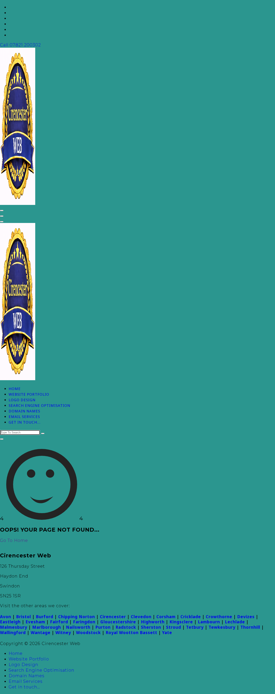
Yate (167, 632)
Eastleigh (10, 622)
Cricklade (190, 616)
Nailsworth (78, 627)
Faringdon (84, 622)
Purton (103, 627)
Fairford (59, 622)
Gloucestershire (118, 622)
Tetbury (195, 627)
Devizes (246, 616)
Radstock (126, 627)
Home (15, 388)
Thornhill (250, 627)
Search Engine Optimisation (39, 405)
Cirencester (113, 616)
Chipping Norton (76, 616)
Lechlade (235, 622)
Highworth (153, 622)
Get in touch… (25, 422)
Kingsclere (181, 622)
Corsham (166, 616)
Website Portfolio (29, 394)
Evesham (35, 622)
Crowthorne (219, 616)
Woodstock (88, 632)
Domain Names (24, 411)
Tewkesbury (222, 627)
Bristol (23, 616)
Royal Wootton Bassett (131, 632)
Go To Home (14, 540)
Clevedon (141, 616)
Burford (44, 616)
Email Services (24, 416)
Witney (63, 632)
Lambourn (209, 622)
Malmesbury (13, 627)
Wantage (40, 632)
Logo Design (22, 399)
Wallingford (13, 632)
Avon (5, 616)
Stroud (173, 627)
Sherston (151, 627)
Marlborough (46, 627)
